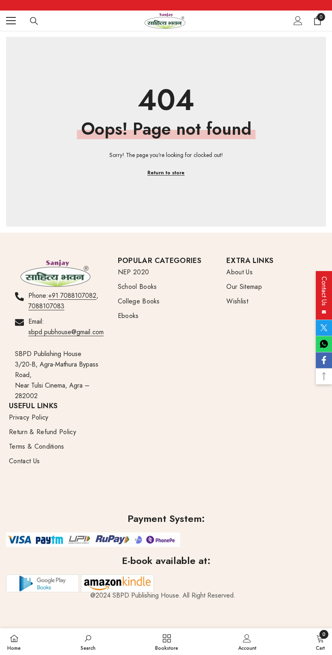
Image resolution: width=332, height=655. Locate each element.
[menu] (11, 20)
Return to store (166, 172)
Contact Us (324, 293)
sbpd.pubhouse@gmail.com (66, 332)
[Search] (34, 21)
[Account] (298, 20)
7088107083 (46, 306)
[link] (88, 641)
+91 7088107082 (72, 295)
